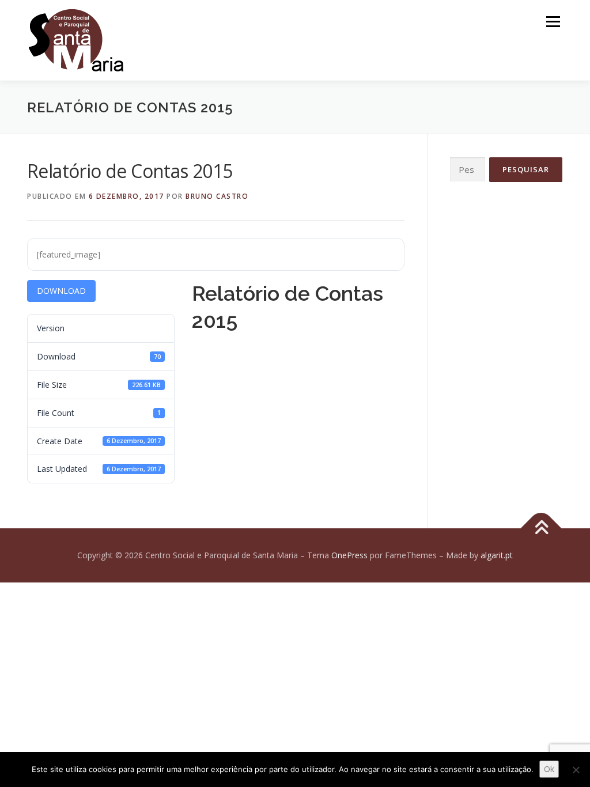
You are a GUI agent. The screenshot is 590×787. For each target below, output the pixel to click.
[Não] (575, 769)
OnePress (349, 555)
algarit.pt (497, 555)
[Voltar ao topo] (541, 528)
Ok (549, 768)
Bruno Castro (217, 196)
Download (61, 290)
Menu (553, 21)
